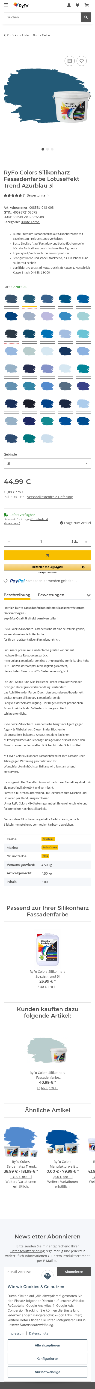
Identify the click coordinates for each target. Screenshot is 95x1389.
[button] (69, 5)
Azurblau (48, 839)
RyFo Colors (50, 847)
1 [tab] (43, 149)
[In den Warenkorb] (7, 49)
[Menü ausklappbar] (6, 3)
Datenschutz (38, 1333)
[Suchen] (86, 17)
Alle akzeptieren (47, 1345)
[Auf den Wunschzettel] (82, 61)
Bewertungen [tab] (51, 595)
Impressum (16, 1333)
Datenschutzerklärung (27, 1251)
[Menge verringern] (9, 541)
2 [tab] (47, 149)
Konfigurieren (47, 1358)
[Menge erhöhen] (86, 541)
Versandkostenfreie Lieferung (50, 497)
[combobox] (47, 463)
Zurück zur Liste (18, 35)
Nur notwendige (47, 1372)
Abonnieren (74, 1271)
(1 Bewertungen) (35, 195)
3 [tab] (52, 149)
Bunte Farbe (30, 222)
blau (45, 856)
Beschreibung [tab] (17, 595)
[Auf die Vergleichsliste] (70, 61)
